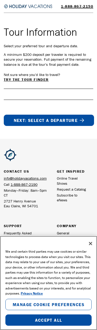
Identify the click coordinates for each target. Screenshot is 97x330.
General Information (66, 235)
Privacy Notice (32, 293)
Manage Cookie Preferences (48, 304)
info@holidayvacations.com (25, 178)
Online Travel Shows (67, 181)
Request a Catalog (71, 189)
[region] (48, 283)
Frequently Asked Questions (18, 235)
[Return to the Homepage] (28, 6)
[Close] (90, 243)
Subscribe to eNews (67, 197)
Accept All (48, 320)
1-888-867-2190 (24, 184)
